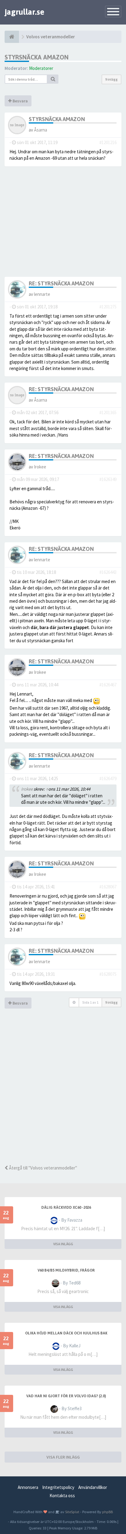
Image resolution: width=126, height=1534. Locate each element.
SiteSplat (71, 1511)
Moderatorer (41, 68)
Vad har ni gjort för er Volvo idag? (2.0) (66, 1396)
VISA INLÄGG (63, 1244)
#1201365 (108, 412)
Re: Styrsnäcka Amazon (61, 283)
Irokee (40, 467)
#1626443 (108, 572)
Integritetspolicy (58, 1487)
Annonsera (28, 1487)
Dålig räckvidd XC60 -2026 (66, 1207)
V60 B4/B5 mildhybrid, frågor (66, 1270)
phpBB (107, 1511)
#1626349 (108, 479)
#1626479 (108, 778)
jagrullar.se (24, 12)
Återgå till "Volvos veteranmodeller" (42, 1168)
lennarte (42, 294)
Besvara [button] (20, 101)
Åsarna (40, 130)
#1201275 (108, 307)
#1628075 (108, 974)
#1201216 (108, 142)
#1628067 (108, 887)
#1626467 (108, 685)
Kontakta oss (62, 1495)
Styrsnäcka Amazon (37, 57)
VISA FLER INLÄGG (63, 1457)
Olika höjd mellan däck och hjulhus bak (66, 1333)
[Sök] (52, 79)
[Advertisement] (63, 1095)
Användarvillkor (92, 1487)
